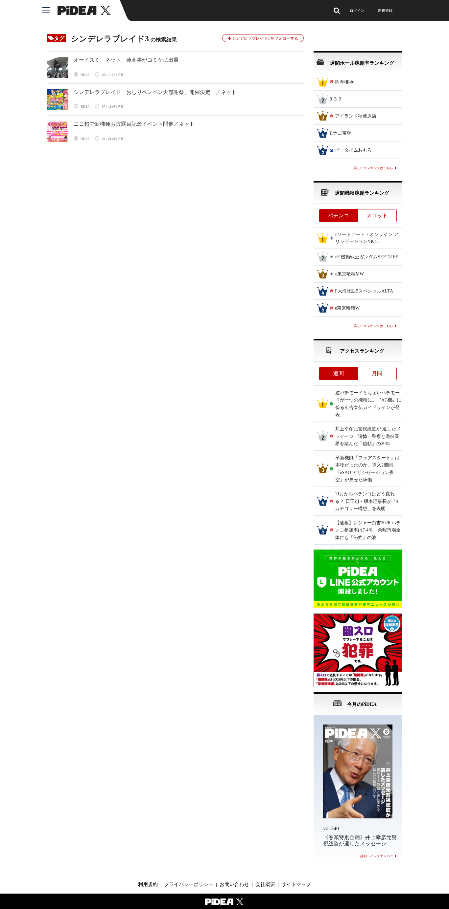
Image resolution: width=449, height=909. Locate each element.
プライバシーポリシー (188, 884)
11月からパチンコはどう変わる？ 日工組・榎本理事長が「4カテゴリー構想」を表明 (366, 501)
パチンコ (338, 215)
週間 (338, 373)
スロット (377, 215)
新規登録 (385, 10)
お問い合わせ (234, 884)
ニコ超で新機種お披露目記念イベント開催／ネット (134, 124)
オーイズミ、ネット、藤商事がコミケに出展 (126, 60)
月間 (377, 373)
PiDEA (85, 74)
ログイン (357, 10)
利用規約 (148, 884)
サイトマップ (296, 884)
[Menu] (50, 10)
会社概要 (265, 884)
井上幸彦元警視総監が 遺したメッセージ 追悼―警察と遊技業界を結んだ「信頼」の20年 (368, 436)
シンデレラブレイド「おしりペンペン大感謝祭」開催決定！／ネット (155, 92)
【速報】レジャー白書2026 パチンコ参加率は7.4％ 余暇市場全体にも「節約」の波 (368, 530)
